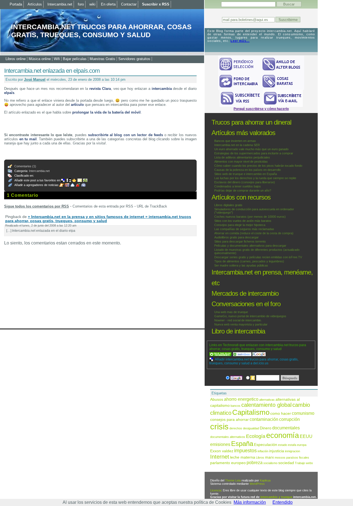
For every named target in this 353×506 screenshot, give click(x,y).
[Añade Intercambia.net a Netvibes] (242, 354)
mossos (280, 457)
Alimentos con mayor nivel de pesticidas (241, 161)
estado (282, 444)
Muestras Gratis (102, 59)
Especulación (265, 445)
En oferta (108, 4)
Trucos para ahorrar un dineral (251, 122)
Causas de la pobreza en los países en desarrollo (247, 169)
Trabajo (300, 463)
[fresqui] (73, 185)
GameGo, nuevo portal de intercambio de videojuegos (250, 316)
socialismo (270, 463)
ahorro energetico (241, 399)
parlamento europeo (228, 463)
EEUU (306, 436)
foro (81, 4)
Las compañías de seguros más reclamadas (244, 229)
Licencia (215, 490)
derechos (235, 428)
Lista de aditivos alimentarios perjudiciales (242, 157)
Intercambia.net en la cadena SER (237, 145)
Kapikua (265, 480)
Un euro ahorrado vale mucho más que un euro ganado (251, 149)
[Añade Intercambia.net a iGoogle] (259, 354)
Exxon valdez (221, 451)
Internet (219, 457)
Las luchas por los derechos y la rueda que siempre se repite (255, 178)
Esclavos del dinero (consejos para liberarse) (244, 182)
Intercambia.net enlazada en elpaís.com (52, 70)
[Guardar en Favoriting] (86, 180)
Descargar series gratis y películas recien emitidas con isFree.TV (258, 257)
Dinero (265, 428)
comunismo (303, 413)
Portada (16, 4)
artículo (77, 105)
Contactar (129, 4)
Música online (40, 59)
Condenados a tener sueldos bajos (237, 186)
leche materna (242, 457)
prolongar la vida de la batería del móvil (106, 112)
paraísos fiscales (297, 457)
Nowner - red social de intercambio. (238, 320)
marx (269, 457)
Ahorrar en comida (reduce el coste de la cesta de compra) (253, 233)
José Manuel (35, 79)
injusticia (276, 451)
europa (301, 444)
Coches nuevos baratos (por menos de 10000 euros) (250, 216)
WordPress (257, 483)
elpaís (9, 93)
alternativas (267, 399)
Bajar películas (75, 59)
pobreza (255, 462)
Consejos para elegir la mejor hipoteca (239, 225)
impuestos (245, 450)
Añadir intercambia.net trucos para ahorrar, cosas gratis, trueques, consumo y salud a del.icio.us (253, 361)
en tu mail (28, 139)
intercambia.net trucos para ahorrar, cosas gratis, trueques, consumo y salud (101, 31)
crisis (219, 426)
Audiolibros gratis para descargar (236, 237)
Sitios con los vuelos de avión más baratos (242, 220)
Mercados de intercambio (245, 293)
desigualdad (251, 428)
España (242, 443)
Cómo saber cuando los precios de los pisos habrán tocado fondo (258, 165)
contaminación (264, 419)
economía (282, 435)
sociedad (286, 463)
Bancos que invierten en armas (235, 140)
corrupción (289, 419)
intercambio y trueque (276, 497)
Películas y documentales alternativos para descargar (250, 245)
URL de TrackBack (152, 206)
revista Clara (100, 89)
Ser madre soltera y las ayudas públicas (241, 265)
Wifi (57, 59)
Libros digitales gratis (228, 205)
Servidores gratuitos (134, 59)
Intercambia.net (39, 171)
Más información (250, 502)
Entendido (282, 502)
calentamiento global (266, 405)
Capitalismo (250, 412)
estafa (292, 444)
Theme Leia (233, 480)
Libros (260, 457)
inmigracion (292, 451)
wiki (92, 4)
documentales (286, 427)
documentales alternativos (227, 436)
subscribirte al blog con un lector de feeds (125, 135)
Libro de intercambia (238, 331)
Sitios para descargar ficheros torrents (240, 241)
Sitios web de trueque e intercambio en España (245, 174)
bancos (235, 405)
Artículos (35, 4)
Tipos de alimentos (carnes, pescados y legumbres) (249, 261)
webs (309, 463)
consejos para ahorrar (229, 420)
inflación (263, 451)
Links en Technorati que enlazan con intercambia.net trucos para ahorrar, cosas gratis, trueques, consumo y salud (257, 347)
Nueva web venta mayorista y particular (241, 324)
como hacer (280, 413)
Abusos (216, 399)
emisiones (220, 444)
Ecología (255, 436)
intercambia (162, 89)
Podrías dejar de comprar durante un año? (242, 190)
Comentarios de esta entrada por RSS (103, 206)
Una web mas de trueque (231, 312)
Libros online (16, 59)
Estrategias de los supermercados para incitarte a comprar (253, 153)
